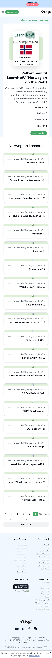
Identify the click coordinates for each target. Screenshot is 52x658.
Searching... (26, 20)
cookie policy (34, 655)
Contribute (44, 551)
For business (44, 560)
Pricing (46, 548)
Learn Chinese (23, 566)
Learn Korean (23, 569)
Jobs (47, 597)
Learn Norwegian (40, 20)
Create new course (34, 647)
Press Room (44, 606)
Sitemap (21, 647)
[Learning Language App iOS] (21, 586)
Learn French (23, 551)
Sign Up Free (12, 12)
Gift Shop (45, 569)
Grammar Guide (42, 609)
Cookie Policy (10, 647)
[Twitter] (23, 629)
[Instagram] (35, 629)
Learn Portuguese (21, 560)
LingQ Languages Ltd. (16, 637)
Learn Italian (24, 557)
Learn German (23, 554)
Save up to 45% (32, 4)
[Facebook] (29, 629)
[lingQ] (46, 12)
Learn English (23, 545)
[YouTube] (17, 629)
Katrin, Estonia (43, 566)
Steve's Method (42, 554)
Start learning (38, 133)
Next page (26, 524)
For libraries (44, 563)
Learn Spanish (23, 548)
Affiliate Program (42, 603)
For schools (44, 557)
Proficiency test (42, 600)
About (46, 545)
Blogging (45, 591)
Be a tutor (45, 594)
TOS (45, 647)
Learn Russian (23, 572)
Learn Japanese (22, 563)
